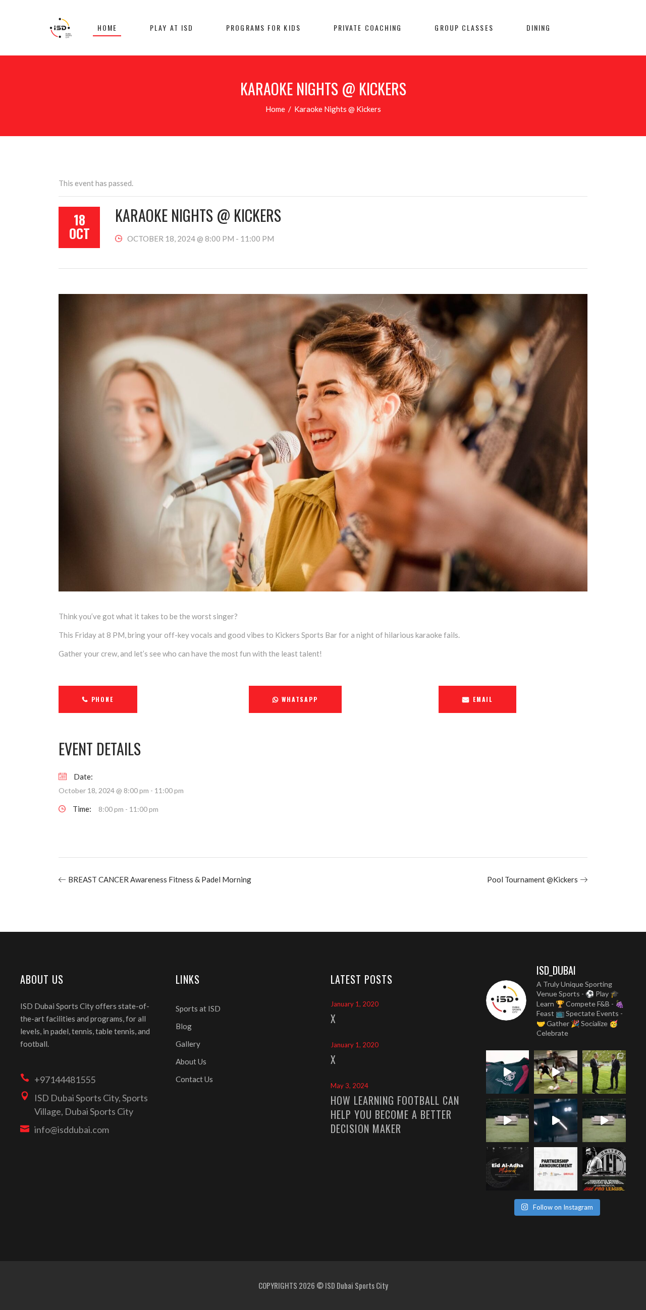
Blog (184, 1026)
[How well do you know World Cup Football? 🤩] (604, 1120)
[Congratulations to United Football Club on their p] (604, 1168)
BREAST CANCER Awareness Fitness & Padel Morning (159, 879)
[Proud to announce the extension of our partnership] (604, 1072)
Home (275, 108)
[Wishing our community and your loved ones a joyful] (507, 1168)
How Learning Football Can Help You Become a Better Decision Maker (395, 1114)
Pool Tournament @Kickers (532, 879)
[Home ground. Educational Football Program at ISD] (507, 1072)
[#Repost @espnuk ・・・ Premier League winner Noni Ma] (555, 1072)
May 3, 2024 (349, 1086)
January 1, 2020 (355, 1004)
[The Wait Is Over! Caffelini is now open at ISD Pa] (555, 1120)
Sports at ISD (198, 1008)
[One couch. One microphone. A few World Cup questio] (507, 1120)
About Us (191, 1061)
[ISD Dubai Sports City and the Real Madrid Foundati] (555, 1168)
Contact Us (194, 1079)
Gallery (188, 1043)
